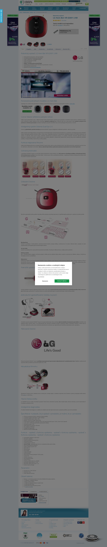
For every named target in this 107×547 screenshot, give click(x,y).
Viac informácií (41, 276)
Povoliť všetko (61, 281)
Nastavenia (45, 281)
